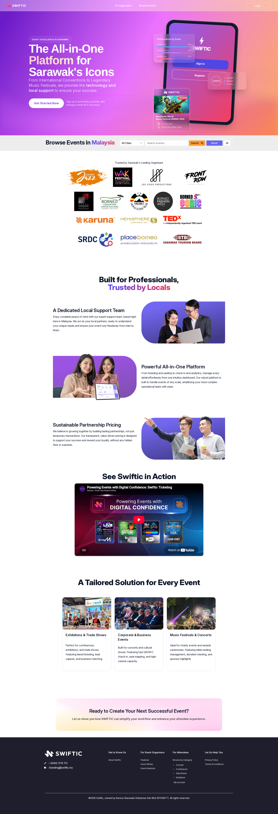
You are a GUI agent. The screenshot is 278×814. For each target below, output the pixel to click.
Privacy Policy (211, 760)
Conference (181, 769)
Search (195, 143)
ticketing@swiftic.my (61, 767)
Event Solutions (148, 768)
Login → (259, 5)
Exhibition (180, 777)
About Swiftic (114, 760)
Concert (180, 765)
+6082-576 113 (58, 763)
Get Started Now (46, 103)
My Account (179, 782)
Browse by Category (182, 760)
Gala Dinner (181, 773)
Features (145, 760)
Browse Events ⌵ (148, 5)
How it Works (147, 764)
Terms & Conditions (214, 764)
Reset (214, 143)
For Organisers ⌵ (124, 5)
